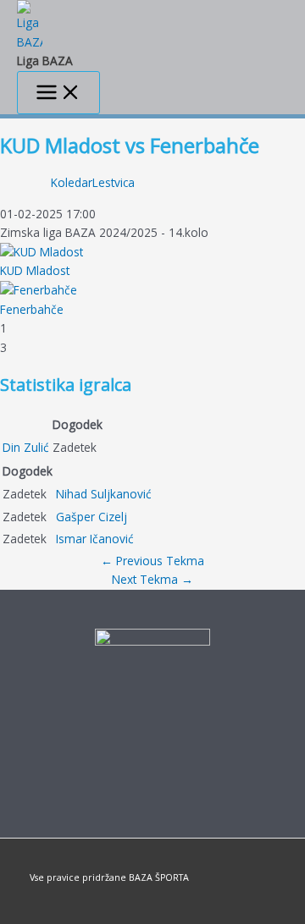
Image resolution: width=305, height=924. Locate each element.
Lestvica (113, 182)
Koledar (71, 182)
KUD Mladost (34, 270)
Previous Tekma (152, 561)
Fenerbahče (32, 309)
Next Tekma (152, 579)
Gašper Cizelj (91, 517)
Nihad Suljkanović (104, 494)
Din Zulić (26, 447)
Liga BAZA (45, 60)
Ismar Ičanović (95, 539)
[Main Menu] (58, 93)
